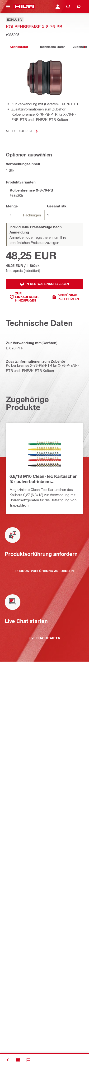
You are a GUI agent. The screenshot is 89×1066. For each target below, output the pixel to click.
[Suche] (78, 6)
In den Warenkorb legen (47, 284)
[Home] (24, 6)
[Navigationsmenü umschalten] (8, 6)
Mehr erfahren (19, 131)
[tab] (19, 46)
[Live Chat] (28, 1060)
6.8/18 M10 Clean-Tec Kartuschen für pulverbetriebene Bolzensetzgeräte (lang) (43, 479)
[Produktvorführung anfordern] (18, 1060)
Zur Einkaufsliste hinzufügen (27, 297)
